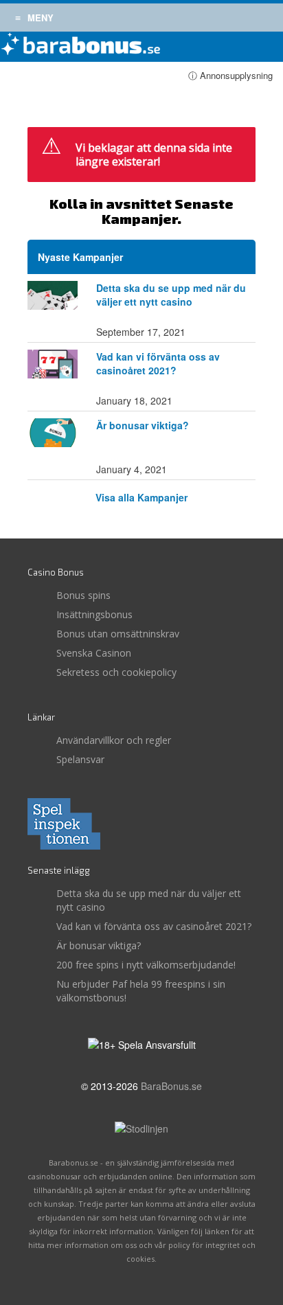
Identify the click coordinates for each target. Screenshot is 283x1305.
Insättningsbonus (94, 614)
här (178, 185)
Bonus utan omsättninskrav (117, 633)
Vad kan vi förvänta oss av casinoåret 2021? (158, 363)
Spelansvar (80, 759)
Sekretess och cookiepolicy (116, 672)
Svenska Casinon (93, 652)
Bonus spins (83, 595)
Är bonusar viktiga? (142, 425)
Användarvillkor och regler (113, 740)
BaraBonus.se (171, 1086)
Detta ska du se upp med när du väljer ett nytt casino (171, 294)
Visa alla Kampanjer (141, 497)
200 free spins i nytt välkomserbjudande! (146, 964)
